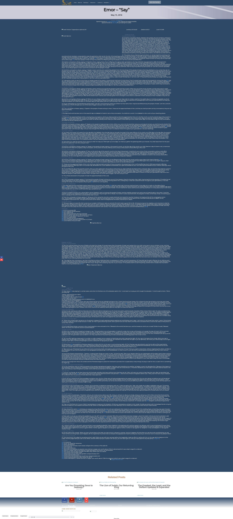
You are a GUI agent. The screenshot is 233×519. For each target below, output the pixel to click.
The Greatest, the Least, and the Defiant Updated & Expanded (154, 486)
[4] (67, 118)
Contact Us (100, 2)
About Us (80, 2)
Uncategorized (119, 20)
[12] (106, 410)
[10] (66, 186)
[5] (166, 126)
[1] (95, 58)
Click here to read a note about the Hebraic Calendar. (157, 507)
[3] (167, 80)
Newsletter (106, 2)
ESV (146, 206)
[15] (155, 438)
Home (75, 2)
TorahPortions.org (112, 21)
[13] (104, 412)
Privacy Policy (116, 518)
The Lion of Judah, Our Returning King (116, 486)
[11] (78, 409)
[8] (92, 181)
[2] (73, 59)
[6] (140, 127)
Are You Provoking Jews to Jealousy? (79, 486)
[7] (160, 159)
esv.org (114, 22)
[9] (110, 185)
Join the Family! (155, 2)
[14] (105, 417)
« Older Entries (102, 495)
